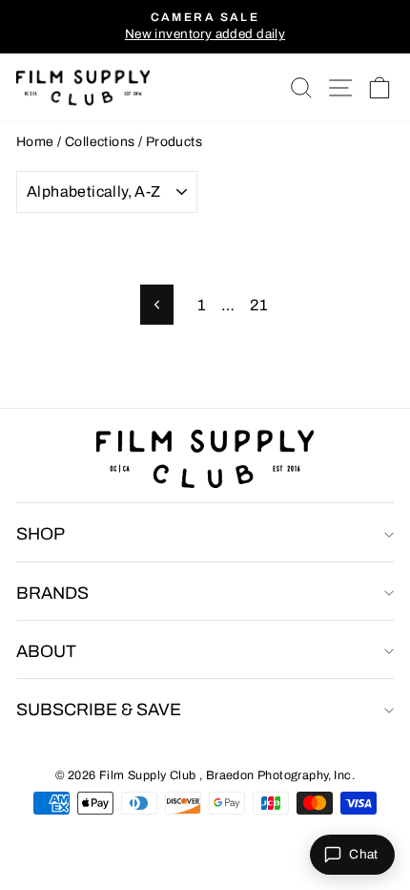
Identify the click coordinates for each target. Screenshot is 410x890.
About (46, 651)
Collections (100, 142)
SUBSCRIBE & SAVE (98, 709)
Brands (52, 593)
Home (35, 142)
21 (259, 304)
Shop (40, 533)
